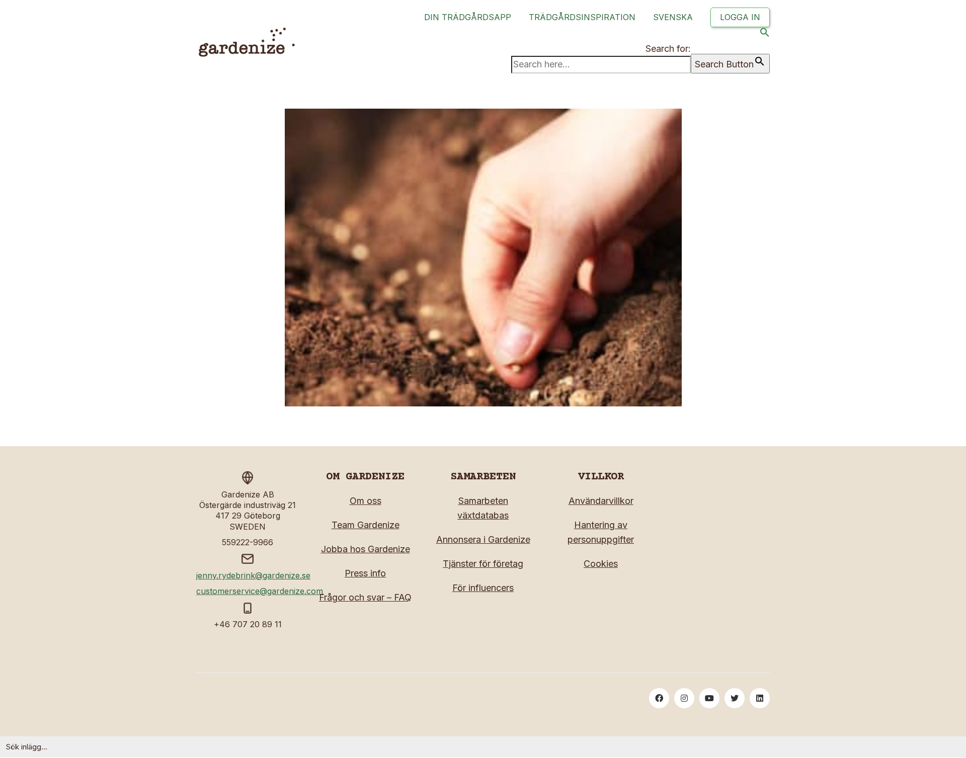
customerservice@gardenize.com (259, 591)
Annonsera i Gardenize (483, 539)
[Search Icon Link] (765, 34)
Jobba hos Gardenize (365, 549)
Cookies (601, 563)
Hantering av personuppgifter (601, 532)
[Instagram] (684, 698)
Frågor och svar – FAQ (365, 597)
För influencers (483, 587)
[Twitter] (735, 698)
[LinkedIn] (760, 698)
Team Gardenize (365, 525)
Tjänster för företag (483, 563)
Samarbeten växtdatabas (483, 508)
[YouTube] (709, 698)
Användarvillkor (601, 500)
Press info (365, 573)
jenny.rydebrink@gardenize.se (253, 575)
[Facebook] (659, 698)
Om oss (365, 500)
